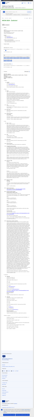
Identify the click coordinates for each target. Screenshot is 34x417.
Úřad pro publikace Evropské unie (7, 358)
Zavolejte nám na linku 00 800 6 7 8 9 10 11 (8, 407)
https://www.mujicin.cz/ (15, 289)
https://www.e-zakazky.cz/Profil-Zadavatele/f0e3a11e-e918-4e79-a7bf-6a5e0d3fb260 (16, 189)
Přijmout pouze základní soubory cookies (22, 414)
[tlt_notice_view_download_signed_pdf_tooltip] (5, 50)
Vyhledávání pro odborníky (16, 14)
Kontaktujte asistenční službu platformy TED (8, 366)
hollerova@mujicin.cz (12, 84)
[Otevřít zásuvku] (3, 24)
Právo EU (3, 388)
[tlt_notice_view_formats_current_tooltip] (29, 71)
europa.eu (15, 403)
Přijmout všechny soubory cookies (9, 414)
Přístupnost (3, 378)
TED (2, 18)
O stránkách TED (4, 382)
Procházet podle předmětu (25, 14)
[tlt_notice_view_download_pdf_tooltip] (4, 58)
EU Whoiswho (4, 393)
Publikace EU (4, 395)
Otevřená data (4, 390)
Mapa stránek (4, 384)
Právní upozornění (4, 375)
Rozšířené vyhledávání (9, 14)
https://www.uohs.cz (15, 309)
